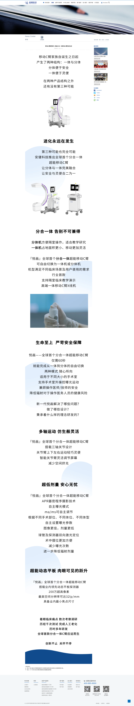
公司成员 (96, 2)
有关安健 (47, 2)
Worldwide (105, 2)
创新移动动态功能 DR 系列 (47, 691)
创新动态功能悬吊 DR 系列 (47, 686)
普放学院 (73, 2)
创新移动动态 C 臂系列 (47, 695)
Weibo (98, 95)
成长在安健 (70, 688)
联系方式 (78, 684)
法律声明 (102, 703)
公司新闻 (42, 39)
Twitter (98, 92)
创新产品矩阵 (58, 2)
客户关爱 (62, 686)
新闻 (53, 2)
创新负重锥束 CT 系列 (46, 684)
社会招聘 (70, 684)
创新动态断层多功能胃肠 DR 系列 (49, 688)
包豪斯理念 (26, 691)
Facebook (99, 90)
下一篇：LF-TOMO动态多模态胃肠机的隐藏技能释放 (38, 669)
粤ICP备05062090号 (45, 703)
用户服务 (79, 2)
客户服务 (62, 684)
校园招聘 (70, 686)
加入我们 (85, 2)
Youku (98, 97)
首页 (100, 39)
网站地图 (97, 703)
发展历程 (26, 686)
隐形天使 (91, 2)
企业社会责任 (27, 688)
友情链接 (108, 703)
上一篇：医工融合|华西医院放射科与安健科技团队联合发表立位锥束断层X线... (44, 668)
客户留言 (78, 686)
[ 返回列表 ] (27, 666)
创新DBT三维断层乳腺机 (47, 693)
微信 (98, 100)
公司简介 (26, 684)
